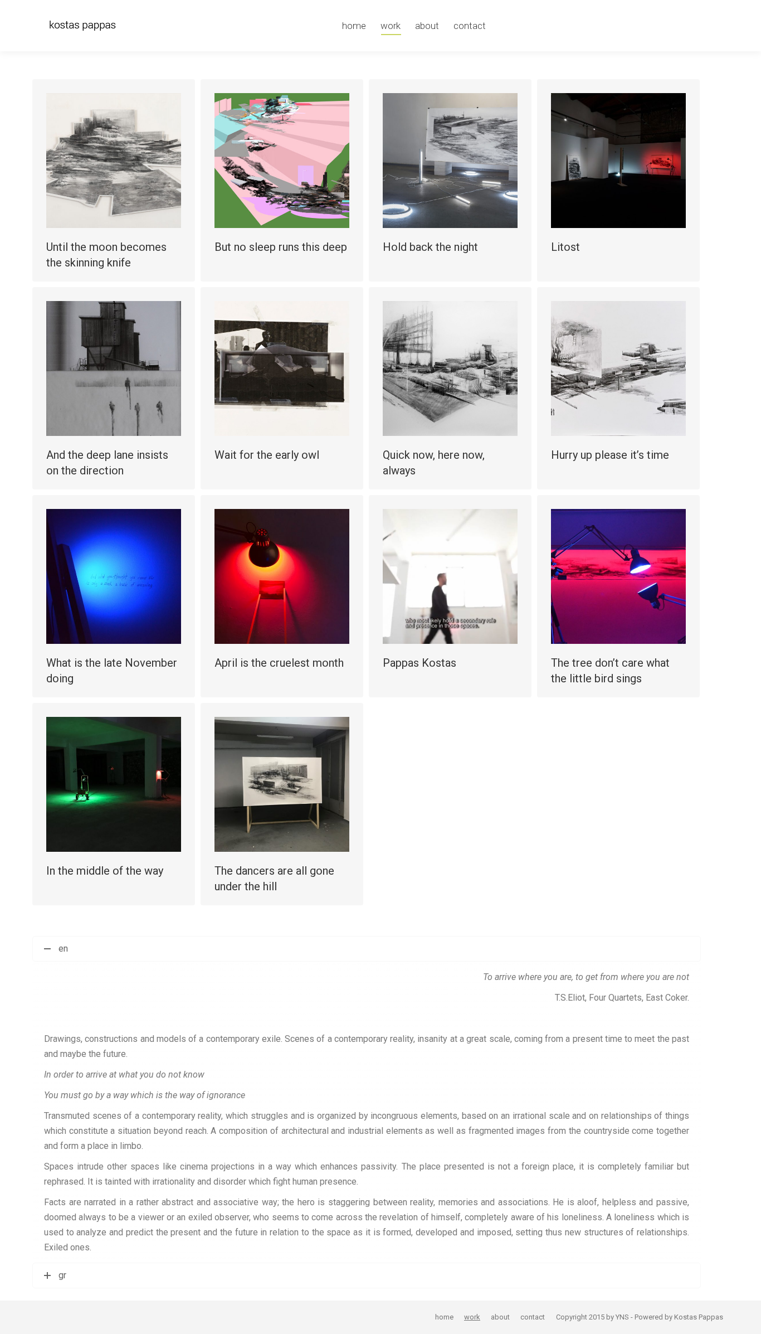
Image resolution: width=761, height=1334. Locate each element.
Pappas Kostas (419, 663)
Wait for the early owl (266, 455)
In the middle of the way (104, 870)
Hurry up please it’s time (610, 455)
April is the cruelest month (279, 663)
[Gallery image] (281, 160)
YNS (622, 1317)
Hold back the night (430, 247)
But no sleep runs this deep (280, 247)
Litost (565, 247)
